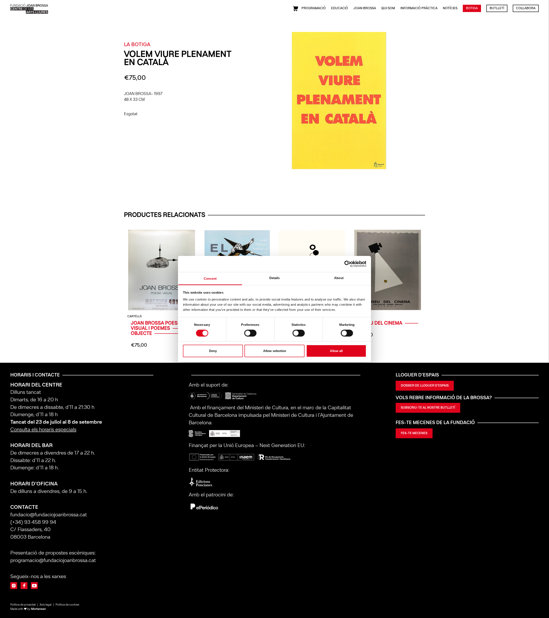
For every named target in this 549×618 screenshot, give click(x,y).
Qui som (388, 8)
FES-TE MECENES (414, 433)
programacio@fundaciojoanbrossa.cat (53, 560)
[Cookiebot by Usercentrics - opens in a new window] (347, 264)
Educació (339, 8)
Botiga (472, 8)
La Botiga (137, 44)
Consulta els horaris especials (43, 429)
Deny (213, 351)
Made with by (28, 609)
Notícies (450, 8)
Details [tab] (274, 278)
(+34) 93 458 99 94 (33, 522)
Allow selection (274, 351)
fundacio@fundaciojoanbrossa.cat (48, 514)
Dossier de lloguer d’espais (425, 385)
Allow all (336, 351)
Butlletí (497, 8)
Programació (314, 8)
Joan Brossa (364, 8)
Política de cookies (67, 604)
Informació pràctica (418, 8)
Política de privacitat (23, 604)
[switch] (250, 333)
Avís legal (45, 604)
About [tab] (339, 278)
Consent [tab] (210, 278)
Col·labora (525, 8)
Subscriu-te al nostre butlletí (428, 407)
